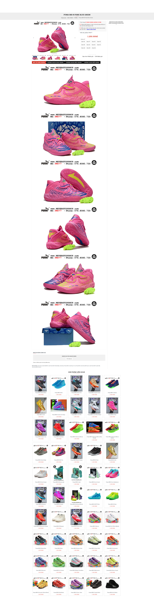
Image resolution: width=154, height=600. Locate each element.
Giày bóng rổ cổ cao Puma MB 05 (75, 365)
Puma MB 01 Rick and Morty (76, 436)
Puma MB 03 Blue (59, 548)
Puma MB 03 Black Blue (40, 548)
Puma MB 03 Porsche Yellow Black (41, 592)
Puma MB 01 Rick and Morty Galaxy (112, 437)
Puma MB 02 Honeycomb (58, 482)
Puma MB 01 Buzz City (77, 392)
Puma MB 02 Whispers (59, 526)
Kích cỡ (83, 39)
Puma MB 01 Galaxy (112, 392)
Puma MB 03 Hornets (41, 570)
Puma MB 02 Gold (112, 460)
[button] (33, 38)
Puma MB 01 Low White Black (94, 414)
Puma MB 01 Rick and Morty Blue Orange (94, 437)
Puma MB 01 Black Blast (40, 392)
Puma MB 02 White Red (76, 526)
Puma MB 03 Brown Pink (76, 548)
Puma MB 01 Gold (41, 414)
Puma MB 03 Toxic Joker (76, 592)
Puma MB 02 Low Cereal (94, 482)
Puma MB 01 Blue (59, 392)
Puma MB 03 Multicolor (94, 570)
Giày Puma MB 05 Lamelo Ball (95, 365)
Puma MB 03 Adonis (94, 526)
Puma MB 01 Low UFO (76, 414)
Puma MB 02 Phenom (41, 504)
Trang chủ (63, 17)
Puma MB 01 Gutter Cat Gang (58, 414)
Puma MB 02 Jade (76, 482)
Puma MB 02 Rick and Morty (76, 504)
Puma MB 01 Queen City (40, 436)
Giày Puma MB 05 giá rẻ (85, 365)
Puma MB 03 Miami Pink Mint (76, 570)
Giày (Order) (70, 17)
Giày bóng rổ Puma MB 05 (64, 365)
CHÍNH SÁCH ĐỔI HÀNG (91, 62)
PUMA (76, 17)
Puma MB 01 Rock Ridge (40, 460)
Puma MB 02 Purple (58, 504)
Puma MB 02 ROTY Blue (94, 504)
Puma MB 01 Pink (112, 414)
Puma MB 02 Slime (112, 504)
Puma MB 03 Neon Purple (112, 570)
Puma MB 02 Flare (94, 460)
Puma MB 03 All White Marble (112, 526)
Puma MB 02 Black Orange (76, 460)
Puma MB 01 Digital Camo (94, 392)
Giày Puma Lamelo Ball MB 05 (43, 365)
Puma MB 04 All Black (112, 592)
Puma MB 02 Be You (58, 460)
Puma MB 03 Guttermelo (112, 548)
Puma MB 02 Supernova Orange (41, 526)
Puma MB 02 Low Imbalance (112, 482)
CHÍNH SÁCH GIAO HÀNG (55, 62)
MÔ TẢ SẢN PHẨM (39, 62)
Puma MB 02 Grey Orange (40, 482)
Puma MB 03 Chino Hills (94, 548)
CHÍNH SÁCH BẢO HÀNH (74, 62)
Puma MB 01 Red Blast (59, 436)
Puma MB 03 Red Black (59, 592)
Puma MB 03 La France (59, 570)
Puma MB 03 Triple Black (94, 592)
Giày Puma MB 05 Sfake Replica (54, 365)
